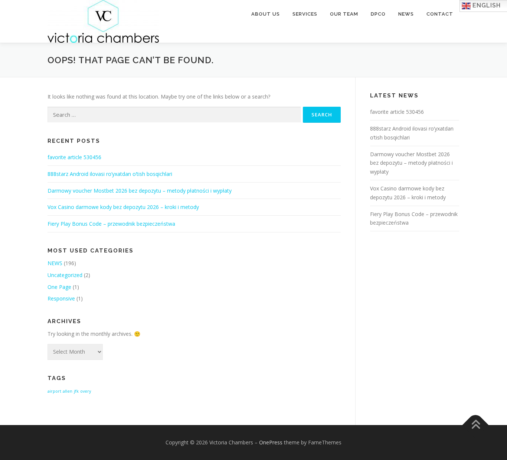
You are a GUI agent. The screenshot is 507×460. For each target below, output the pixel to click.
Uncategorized (65, 275)
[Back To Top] (475, 425)
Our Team (344, 14)
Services (304, 14)
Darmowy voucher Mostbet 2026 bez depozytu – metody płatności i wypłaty (140, 190)
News (406, 14)
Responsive (61, 298)
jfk (76, 391)
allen (67, 391)
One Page (59, 286)
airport (54, 391)
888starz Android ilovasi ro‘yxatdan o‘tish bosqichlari (110, 173)
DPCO (378, 14)
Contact (439, 14)
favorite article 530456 (74, 157)
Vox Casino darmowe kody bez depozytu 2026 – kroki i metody (123, 206)
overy (85, 391)
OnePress (270, 442)
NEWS (55, 263)
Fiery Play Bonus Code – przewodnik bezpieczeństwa (111, 223)
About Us (265, 14)
